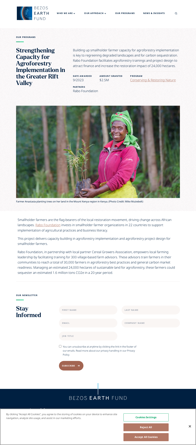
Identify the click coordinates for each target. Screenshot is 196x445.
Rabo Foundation (47, 225)
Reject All (146, 427)
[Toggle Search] (176, 13)
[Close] (190, 426)
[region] (98, 427)
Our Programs (26, 37)
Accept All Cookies (146, 437)
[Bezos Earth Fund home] (98, 398)
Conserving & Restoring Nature (153, 80)
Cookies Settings (146, 417)
